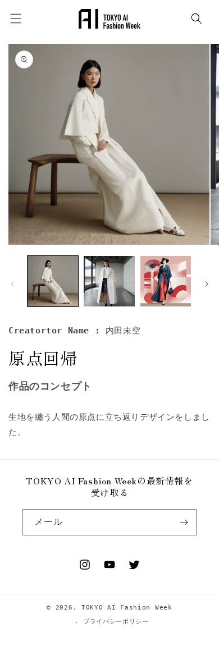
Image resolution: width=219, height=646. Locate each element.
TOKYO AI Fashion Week (126, 607)
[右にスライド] (206, 284)
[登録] (183, 522)
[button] (196, 18)
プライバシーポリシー (116, 621)
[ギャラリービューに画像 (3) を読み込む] (165, 281)
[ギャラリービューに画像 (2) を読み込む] (109, 281)
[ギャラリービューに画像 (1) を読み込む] (53, 281)
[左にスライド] (12, 284)
